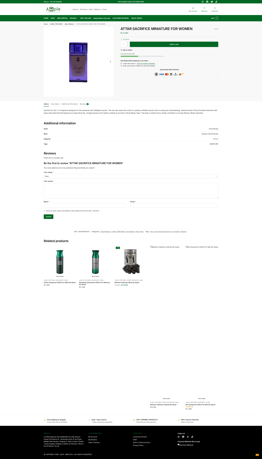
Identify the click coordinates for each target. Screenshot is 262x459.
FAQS (135, 440)
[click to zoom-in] (79, 62)
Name (46, 202)
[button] (214, 18)
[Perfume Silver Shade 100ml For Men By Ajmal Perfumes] (217, 29)
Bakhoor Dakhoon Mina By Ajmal (127, 282)
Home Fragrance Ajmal (135, 280)
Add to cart (174, 44)
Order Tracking (93, 442)
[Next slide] (110, 61)
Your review (49, 181)
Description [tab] (55, 104)
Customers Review (140, 437)
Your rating (48, 172)
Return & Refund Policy (141, 442)
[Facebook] (183, 437)
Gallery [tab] (46, 104)
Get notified (60, 289)
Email (133, 202)
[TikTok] (192, 437)
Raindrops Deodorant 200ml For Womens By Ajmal (94, 284)
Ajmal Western (69, 24)
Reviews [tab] (84, 104)
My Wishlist (92, 440)
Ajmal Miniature (105, 231)
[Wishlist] (73, 248)
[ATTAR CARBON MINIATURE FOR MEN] (215, 29)
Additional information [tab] (70, 104)
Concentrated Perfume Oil (163, 231)
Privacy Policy (138, 445)
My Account (92, 437)
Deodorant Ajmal (62, 280)
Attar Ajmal (139, 231)
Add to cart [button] (131, 289)
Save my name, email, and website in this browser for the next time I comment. (72, 211)
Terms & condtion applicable (146, 63)
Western (183, 231)
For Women (176, 231)
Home (46, 24)
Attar (151, 231)
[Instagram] (179, 437)
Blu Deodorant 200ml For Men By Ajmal (200, 405)
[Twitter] (188, 437)
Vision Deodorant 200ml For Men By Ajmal (60, 282)
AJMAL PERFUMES (56, 24)
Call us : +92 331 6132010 (53, 2)
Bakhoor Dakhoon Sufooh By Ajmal (163, 405)
